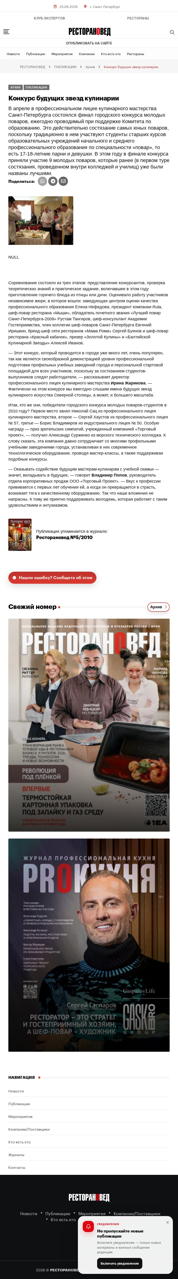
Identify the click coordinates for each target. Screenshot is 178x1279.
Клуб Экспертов (49, 18)
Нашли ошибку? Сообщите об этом (55, 578)
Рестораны (135, 53)
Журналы (16, 1154)
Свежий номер (32, 607)
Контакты (16, 1167)
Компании (87, 53)
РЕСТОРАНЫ (138, 18)
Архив (157, 607)
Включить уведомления (120, 1263)
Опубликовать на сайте (89, 43)
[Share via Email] (63, 181)
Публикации (35, 53)
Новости (13, 53)
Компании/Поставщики (29, 1129)
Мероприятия (62, 53)
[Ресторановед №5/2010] (20, 534)
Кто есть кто (111, 53)
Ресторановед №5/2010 (64, 537)
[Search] (172, 32)
